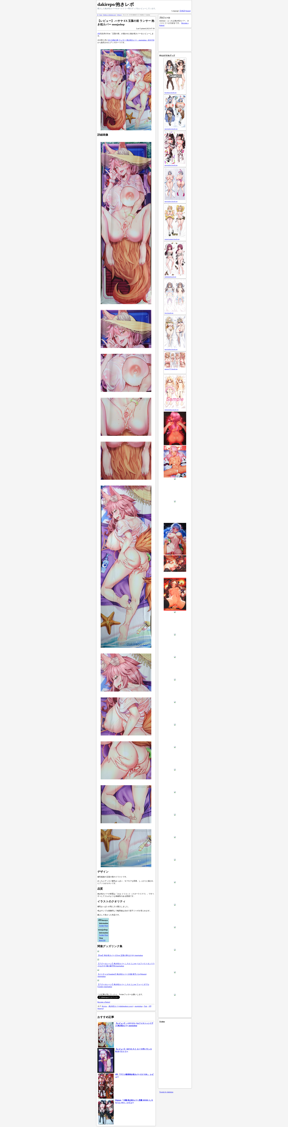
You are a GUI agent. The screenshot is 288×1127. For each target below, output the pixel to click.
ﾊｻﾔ (98, 34)
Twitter (101, 926)
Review (104, 1006)
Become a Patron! (103, 1002)
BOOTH (102, 940)
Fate (145, 1006)
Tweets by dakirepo (166, 1092)
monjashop (139, 1006)
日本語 (182, 11)
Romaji (188, 11)
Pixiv (106, 926)
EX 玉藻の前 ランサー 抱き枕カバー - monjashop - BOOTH (131, 40)
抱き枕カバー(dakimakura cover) (120, 1006)
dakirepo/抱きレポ (115, 4)
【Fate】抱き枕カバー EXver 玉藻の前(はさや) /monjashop (120, 955)
